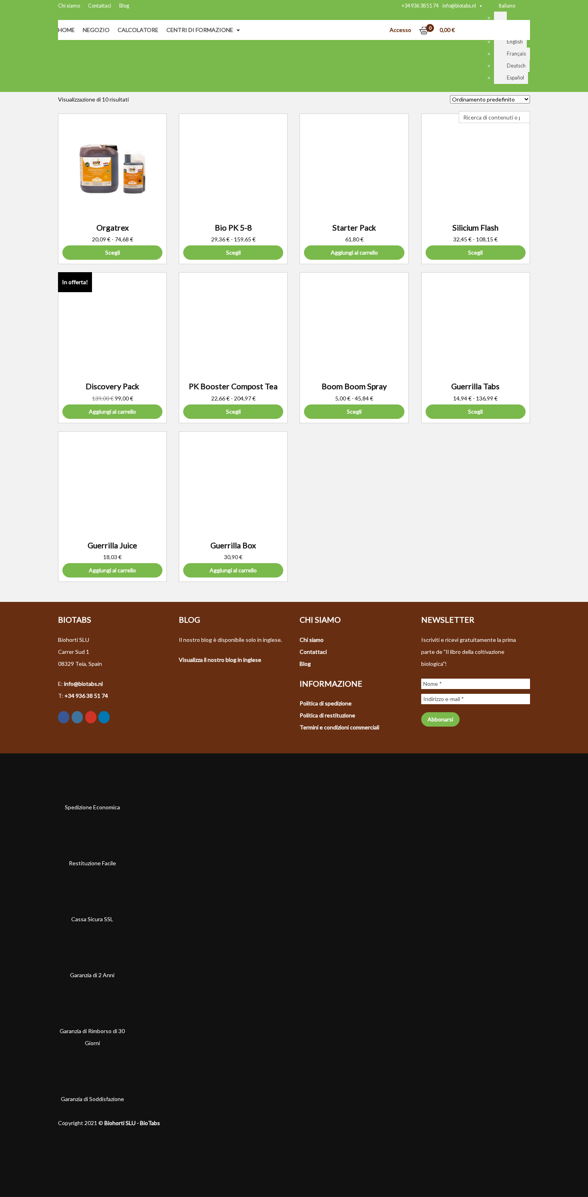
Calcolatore (138, 29)
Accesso (400, 29)
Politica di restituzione (327, 715)
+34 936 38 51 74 (420, 6)
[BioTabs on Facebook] (63, 717)
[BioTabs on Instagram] (77, 717)
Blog (124, 6)
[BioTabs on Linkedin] (104, 717)
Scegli (112, 252)
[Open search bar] (463, 105)
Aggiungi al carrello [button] (354, 252)
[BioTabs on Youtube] (90, 717)
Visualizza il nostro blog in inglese (220, 659)
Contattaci (99, 6)
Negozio (96, 29)
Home (66, 29)
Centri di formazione (199, 29)
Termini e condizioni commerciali (339, 727)
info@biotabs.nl (459, 6)
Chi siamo (69, 6)
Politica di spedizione (326, 703)
